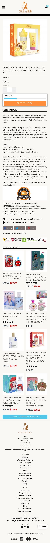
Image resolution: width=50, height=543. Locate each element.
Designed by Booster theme (32, 533)
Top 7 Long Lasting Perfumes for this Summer (25, 520)
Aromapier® (17, 533)
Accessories (25, 468)
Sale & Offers (25, 473)
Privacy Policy (25, 495)
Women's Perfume (25, 460)
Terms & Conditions (25, 498)
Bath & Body (25, 465)
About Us (25, 503)
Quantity (6, 85)
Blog (25, 483)
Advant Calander (25, 478)
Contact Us (25, 500)
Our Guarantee (25, 508)
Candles (25, 481)
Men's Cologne (25, 462)
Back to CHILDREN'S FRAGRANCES (27, 417)
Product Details (10, 110)
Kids (25, 470)
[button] (31, 282)
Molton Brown (25, 475)
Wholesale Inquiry (25, 511)
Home (25, 457)
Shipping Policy (25, 493)
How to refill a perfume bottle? (25, 518)
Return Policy (25, 490)
